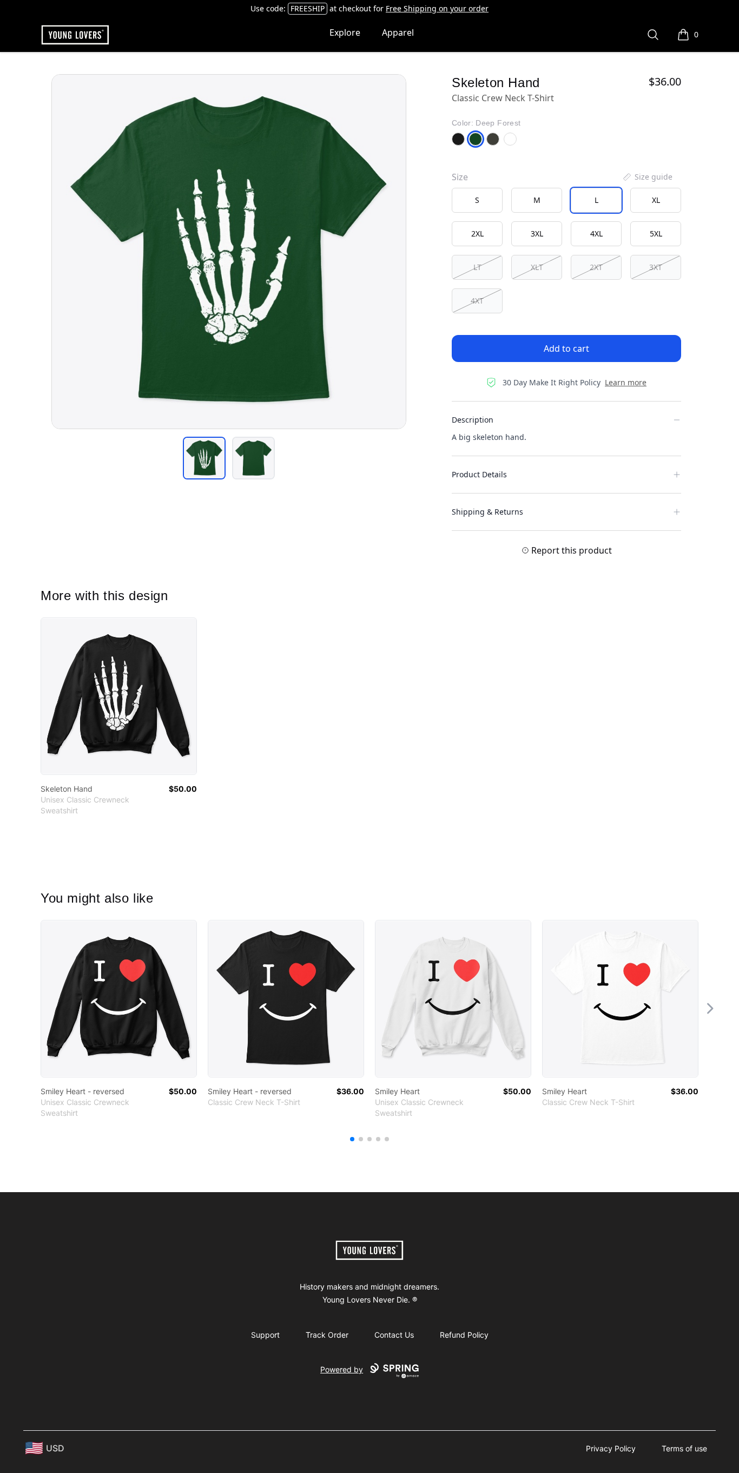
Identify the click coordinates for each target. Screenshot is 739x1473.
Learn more (625, 382)
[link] (118, 696)
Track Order (327, 1334)
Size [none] (460, 177)
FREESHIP (308, 8)
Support (265, 1334)
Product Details (479, 474)
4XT (477, 300)
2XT (596, 267)
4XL (596, 233)
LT (477, 267)
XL (656, 200)
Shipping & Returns (487, 512)
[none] (647, 177)
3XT (655, 267)
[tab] (204, 458)
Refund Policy (464, 1334)
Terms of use (684, 1448)
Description (472, 420)
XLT (537, 267)
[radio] (477, 200)
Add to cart (566, 348)
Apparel (398, 32)
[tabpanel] (228, 251)
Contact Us (394, 1334)
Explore (344, 32)
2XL (477, 233)
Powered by (341, 1369)
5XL (656, 233)
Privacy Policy (611, 1448)
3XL (537, 233)
